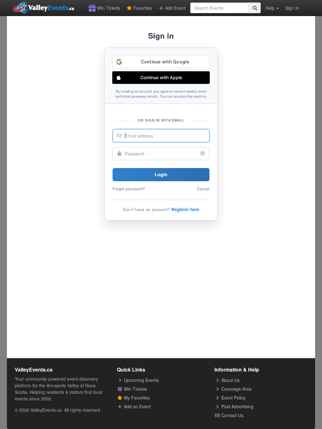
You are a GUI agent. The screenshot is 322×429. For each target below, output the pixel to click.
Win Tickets (108, 8)
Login (161, 174)
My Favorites (136, 397)
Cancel (203, 189)
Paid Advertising (236, 406)
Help (270, 8)
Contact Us (231, 415)
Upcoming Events (141, 380)
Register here (185, 209)
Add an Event (137, 406)
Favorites (142, 8)
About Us (230, 380)
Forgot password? (129, 189)
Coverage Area (236, 389)
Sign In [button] (292, 8)
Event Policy (233, 397)
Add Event (175, 8)
